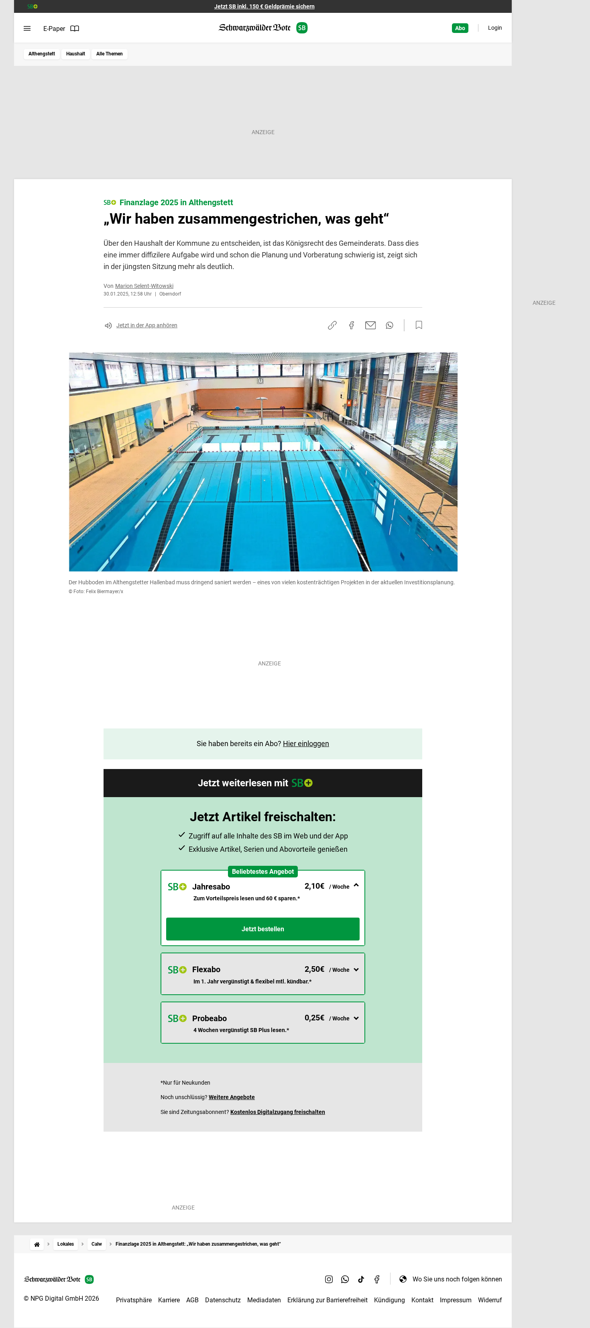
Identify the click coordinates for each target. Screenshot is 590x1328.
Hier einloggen (306, 743)
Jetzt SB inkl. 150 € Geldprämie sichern (264, 6)
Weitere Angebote (232, 1097)
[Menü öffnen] (27, 28)
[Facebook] (377, 1279)
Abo (460, 28)
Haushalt (75, 54)
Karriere (169, 1300)
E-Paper (54, 29)
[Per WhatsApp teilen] (389, 325)
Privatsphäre (134, 1300)
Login (495, 27)
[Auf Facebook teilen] (352, 325)
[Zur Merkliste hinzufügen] (416, 325)
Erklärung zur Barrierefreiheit (327, 1300)
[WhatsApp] (345, 1279)
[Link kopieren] (332, 325)
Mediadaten (264, 1300)
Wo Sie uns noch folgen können (457, 1279)
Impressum (456, 1300)
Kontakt (422, 1300)
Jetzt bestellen (263, 929)
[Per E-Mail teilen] (370, 325)
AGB (192, 1300)
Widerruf (490, 1300)
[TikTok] (361, 1279)
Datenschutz (223, 1300)
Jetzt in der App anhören (146, 325)
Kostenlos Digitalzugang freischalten (277, 1112)
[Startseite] (37, 1244)
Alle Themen (109, 54)
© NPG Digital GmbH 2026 (61, 1298)
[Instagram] (329, 1279)
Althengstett (41, 54)
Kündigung (389, 1300)
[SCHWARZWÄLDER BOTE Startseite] (263, 28)
